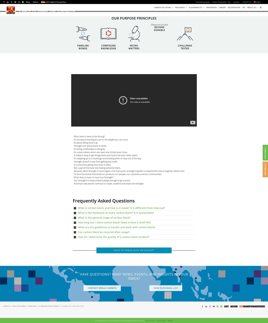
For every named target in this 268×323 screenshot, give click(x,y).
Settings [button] (170, 321)
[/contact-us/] (265, 169)
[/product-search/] (265, 153)
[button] (261, 7)
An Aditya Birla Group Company (48, 306)
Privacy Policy (32, 306)
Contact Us (6, 306)
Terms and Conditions (19, 306)
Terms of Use (150, 321)
